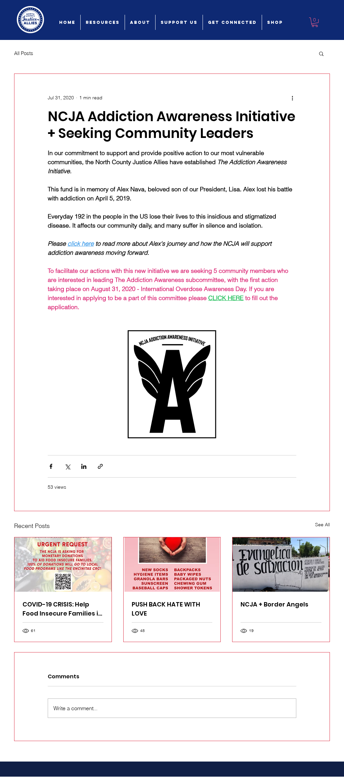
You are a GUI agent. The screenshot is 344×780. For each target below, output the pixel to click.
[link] (314, 22)
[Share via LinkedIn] (84, 466)
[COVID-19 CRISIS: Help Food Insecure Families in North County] (63, 564)
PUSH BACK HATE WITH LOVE (166, 609)
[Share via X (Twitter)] (67, 466)
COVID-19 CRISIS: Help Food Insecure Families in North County (62, 609)
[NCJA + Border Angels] (281, 564)
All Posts (23, 53)
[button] (321, 53)
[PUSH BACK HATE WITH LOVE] (172, 564)
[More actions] (292, 98)
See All (322, 525)
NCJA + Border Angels (274, 604)
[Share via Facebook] (51, 466)
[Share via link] (100, 466)
